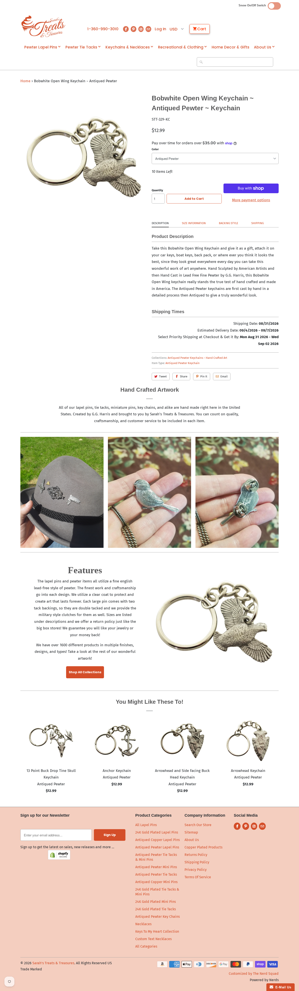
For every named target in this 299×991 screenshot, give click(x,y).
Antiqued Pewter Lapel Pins (157, 847)
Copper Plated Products (203, 847)
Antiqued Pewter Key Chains (157, 916)
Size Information (194, 223)
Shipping (257, 223)
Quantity (157, 190)
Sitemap (191, 832)
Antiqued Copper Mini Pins (156, 882)
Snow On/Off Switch (253, 5)
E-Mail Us (282, 987)
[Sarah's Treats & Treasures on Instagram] (141, 29)
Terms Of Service (198, 877)
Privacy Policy (196, 870)
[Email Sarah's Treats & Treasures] (148, 29)
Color (155, 149)
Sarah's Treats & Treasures (53, 963)
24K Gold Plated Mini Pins (155, 902)
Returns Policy (196, 855)
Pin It (203, 376)
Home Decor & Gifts (230, 47)
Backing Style (228, 223)
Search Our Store (198, 825)
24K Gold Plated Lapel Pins (156, 832)
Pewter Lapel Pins (40, 47)
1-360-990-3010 (102, 29)
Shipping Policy (197, 862)
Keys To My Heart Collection (157, 931)
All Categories (146, 946)
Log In (160, 29)
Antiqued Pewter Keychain (182, 363)
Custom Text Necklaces (153, 939)
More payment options (251, 200)
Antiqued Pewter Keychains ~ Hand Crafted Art (197, 357)
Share (183, 376)
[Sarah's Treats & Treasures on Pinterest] (133, 29)
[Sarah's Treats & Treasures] (43, 26)
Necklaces (143, 924)
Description (160, 223)
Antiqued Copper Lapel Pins (157, 840)
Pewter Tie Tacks (81, 47)
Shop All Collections (85, 672)
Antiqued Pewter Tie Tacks (156, 874)
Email (224, 376)
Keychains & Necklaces (128, 47)
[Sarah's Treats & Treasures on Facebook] (126, 29)
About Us (262, 47)
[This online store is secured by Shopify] (59, 858)
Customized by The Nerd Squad (254, 973)
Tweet (163, 376)
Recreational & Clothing (180, 47)
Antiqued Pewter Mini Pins (156, 867)
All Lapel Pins (146, 825)
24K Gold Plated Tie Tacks (155, 909)
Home (25, 81)
